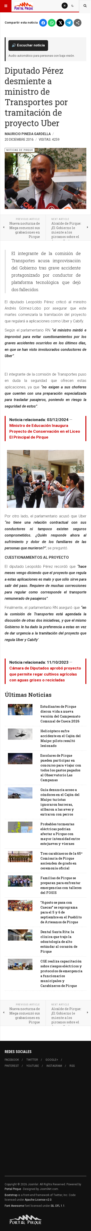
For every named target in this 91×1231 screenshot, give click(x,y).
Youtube (32, 1065)
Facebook (12, 1059)
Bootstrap (11, 1195)
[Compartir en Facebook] (43, 23)
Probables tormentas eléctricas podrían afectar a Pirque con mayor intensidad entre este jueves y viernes (60, 834)
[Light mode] (65, 6)
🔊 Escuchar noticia (28, 45)
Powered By (26, 1219)
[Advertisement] (45, 1124)
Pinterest (12, 1065)
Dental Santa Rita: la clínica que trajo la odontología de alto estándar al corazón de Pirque (58, 942)
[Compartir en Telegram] (69, 23)
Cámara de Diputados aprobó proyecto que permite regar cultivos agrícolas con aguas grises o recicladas (45, 674)
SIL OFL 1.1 (58, 1205)
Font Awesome (14, 1205)
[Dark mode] (73, 6)
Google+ (52, 1059)
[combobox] (85, 6)
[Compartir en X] (60, 23)
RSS (72, 1065)
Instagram (54, 1065)
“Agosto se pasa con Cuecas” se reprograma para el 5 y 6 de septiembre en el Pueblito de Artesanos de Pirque (61, 912)
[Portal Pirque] (23, 6)
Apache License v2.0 (38, 1199)
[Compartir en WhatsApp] (52, 23)
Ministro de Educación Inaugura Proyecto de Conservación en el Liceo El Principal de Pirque (44, 431)
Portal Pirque (13, 1189)
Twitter (32, 1059)
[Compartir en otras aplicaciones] (77, 23)
